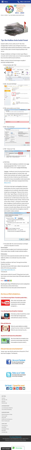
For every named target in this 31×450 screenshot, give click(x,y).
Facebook (5, 280)
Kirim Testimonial (6, 420)
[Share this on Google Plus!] (14, 388)
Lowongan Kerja (5, 428)
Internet (3, 401)
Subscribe (4, 417)
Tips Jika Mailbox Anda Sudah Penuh (16, 15)
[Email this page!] (23, 388)
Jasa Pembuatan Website (7, 407)
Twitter (6, 280)
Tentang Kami (5, 425)
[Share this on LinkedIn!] (17, 388)
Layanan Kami (5, 405)
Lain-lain (4, 423)
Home (2, 15)
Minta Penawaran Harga (7, 414)
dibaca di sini (7, 182)
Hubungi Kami (5, 412)
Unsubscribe (4, 432)
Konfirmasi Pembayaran (7, 419)
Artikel (6, 15)
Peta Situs (4, 430)
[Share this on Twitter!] (11, 388)
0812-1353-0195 (25, 1)
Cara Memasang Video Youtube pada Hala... (14, 297)
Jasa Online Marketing (6, 409)
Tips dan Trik (4, 399)
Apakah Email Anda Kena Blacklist (11, 335)
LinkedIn (9, 280)
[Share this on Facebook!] (7, 388)
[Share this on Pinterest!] (20, 388)
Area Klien (4, 427)
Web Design (4, 403)
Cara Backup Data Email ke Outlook (12, 311)
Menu (6, 1)
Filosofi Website (6, 323)
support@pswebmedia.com (8, 269)
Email (11, 280)
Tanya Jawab (4, 416)
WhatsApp (18, 448)
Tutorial (3, 398)
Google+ (8, 280)
